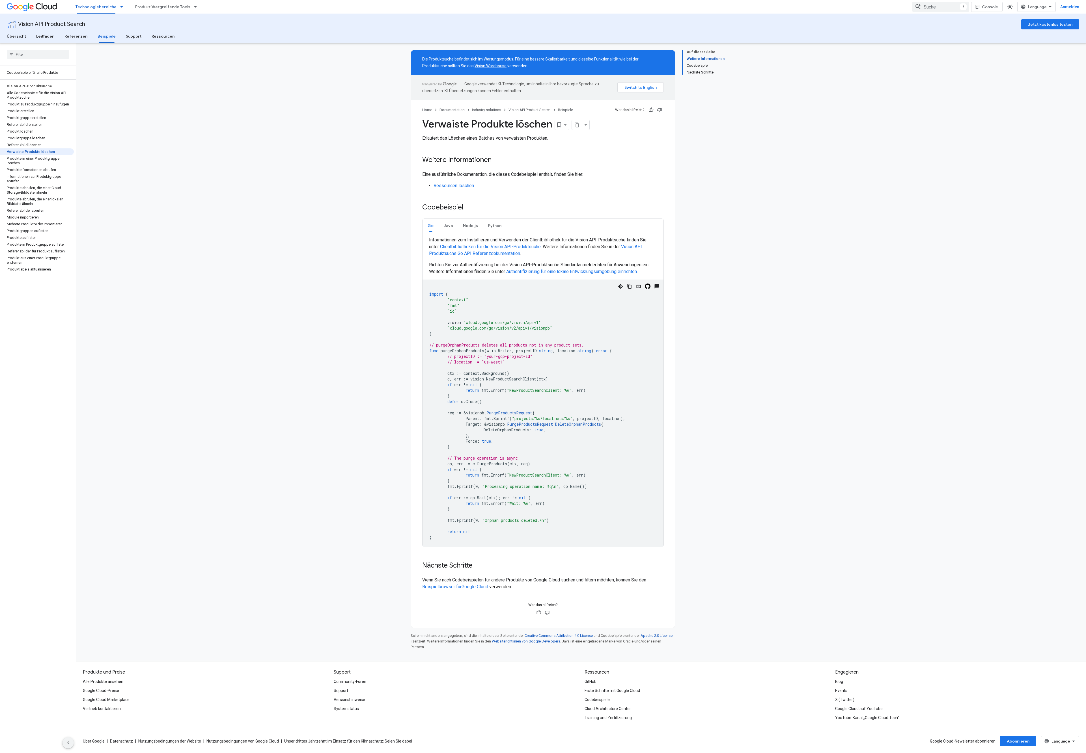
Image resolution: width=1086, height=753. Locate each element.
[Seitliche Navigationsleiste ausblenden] (68, 742)
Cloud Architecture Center (608, 708)
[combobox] (940, 7)
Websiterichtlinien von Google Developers (526, 641)
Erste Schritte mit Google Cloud (612, 690)
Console (990, 6)
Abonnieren (1018, 741)
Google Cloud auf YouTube (859, 708)
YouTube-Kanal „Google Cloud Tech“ (867, 717)
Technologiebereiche (96, 6)
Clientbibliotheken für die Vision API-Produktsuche (490, 246)
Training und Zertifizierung (608, 717)
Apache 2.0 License (657, 635)
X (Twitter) (844, 699)
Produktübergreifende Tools (162, 6)
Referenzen (75, 36)
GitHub (590, 681)
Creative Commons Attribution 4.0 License (559, 635)
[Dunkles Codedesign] (620, 286)
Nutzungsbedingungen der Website (169, 741)
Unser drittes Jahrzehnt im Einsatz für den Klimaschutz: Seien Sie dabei (348, 741)
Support (133, 36)
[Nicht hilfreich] (659, 110)
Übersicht (16, 36)
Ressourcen (163, 36)
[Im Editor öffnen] (638, 286)
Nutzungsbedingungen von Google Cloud (242, 741)
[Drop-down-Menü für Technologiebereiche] (123, 7)
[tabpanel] (543, 392)
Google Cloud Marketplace (106, 699)
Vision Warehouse (491, 66)
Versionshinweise (349, 699)
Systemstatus (346, 708)
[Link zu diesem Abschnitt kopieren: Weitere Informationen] (497, 160)
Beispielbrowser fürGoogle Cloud (455, 586)
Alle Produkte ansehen (103, 681)
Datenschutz (121, 741)
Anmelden (1069, 7)
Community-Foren (350, 681)
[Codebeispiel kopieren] (629, 286)
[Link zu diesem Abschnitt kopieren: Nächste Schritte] (478, 565)
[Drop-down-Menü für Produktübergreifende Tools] (197, 7)
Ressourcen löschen (454, 185)
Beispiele (107, 36)
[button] (431, 225)
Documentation (452, 110)
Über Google (94, 741)
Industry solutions (486, 110)
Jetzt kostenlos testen (1050, 24)
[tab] (431, 225)
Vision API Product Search (51, 24)
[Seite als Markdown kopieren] (577, 125)
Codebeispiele (597, 699)
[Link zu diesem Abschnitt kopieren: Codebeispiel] (469, 207)
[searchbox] (38, 54)
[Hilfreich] (651, 110)
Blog (839, 681)
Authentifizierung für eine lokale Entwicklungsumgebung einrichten (571, 271)
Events (841, 690)
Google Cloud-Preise (101, 690)
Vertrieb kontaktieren (102, 708)
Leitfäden (45, 36)
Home (427, 110)
